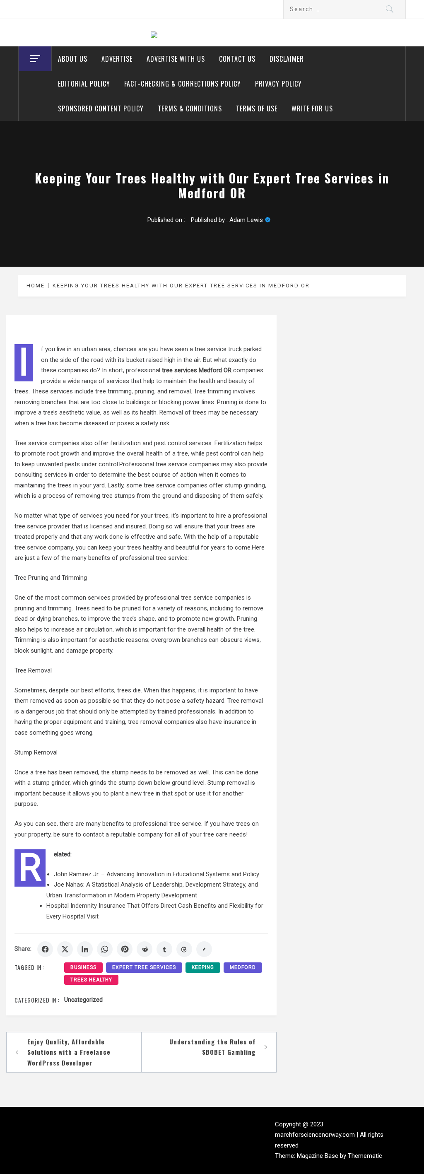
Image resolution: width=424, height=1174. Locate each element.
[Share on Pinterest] (124, 949)
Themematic (365, 1156)
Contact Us (237, 59)
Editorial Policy (84, 84)
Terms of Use (256, 108)
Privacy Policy (278, 84)
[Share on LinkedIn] (85, 949)
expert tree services (144, 967)
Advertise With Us (176, 59)
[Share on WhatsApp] (105, 949)
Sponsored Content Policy (101, 108)
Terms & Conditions (190, 108)
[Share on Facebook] (45, 949)
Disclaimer (287, 59)
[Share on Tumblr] (164, 949)
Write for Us (312, 108)
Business (83, 967)
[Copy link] (204, 949)
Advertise (116, 59)
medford (243, 967)
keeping (203, 967)
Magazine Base (318, 1156)
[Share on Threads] (184, 949)
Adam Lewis (246, 220)
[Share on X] (65, 949)
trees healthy (91, 980)
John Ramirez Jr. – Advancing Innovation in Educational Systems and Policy (156, 874)
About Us (72, 59)
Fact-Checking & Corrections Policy (182, 84)
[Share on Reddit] (144, 949)
